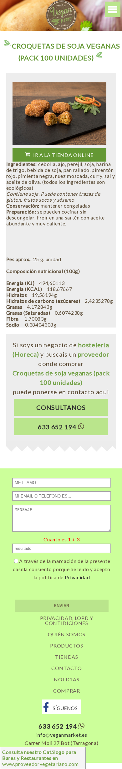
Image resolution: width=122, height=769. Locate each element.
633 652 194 (57, 427)
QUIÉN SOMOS (66, 634)
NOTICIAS (66, 679)
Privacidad (77, 577)
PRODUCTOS (66, 645)
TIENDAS (66, 657)
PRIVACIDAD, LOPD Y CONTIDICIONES (66, 620)
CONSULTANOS (60, 407)
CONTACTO (66, 668)
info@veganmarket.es (61, 735)
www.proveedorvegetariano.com (40, 758)
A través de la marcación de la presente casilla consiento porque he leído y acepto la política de (61, 569)
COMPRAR (66, 691)
